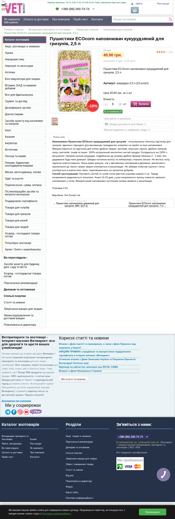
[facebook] (14, 412)
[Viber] (36, 412)
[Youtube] (26, 412)
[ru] (3, 2)
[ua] (3, 6)
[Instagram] (20, 412)
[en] (3, 10)
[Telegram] (8, 412)
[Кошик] (135, 10)
